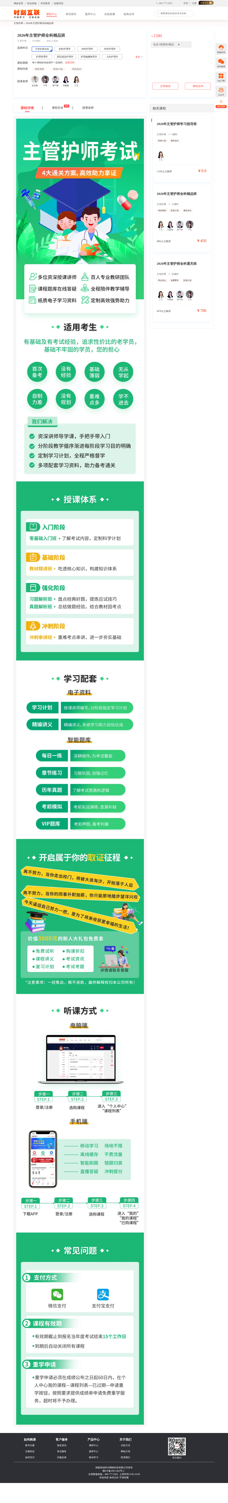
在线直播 (109, 14)
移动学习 (93, 1457)
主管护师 (18, 23)
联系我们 (125, 1457)
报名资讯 (61, 1445)
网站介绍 (125, 1451)
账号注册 (30, 1445)
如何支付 (30, 1457)
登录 (185, 3)
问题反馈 (61, 1457)
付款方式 (125, 1445)
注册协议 (30, 1451)
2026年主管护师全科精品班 (177, 194)
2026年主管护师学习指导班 (177, 124)
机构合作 (129, 14)
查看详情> (70, 62)
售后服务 (61, 1451)
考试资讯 (71, 14)
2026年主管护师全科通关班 (177, 263)
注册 (194, 3)
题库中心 (90, 14)
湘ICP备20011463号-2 (113, 1471)
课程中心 (51, 14)
